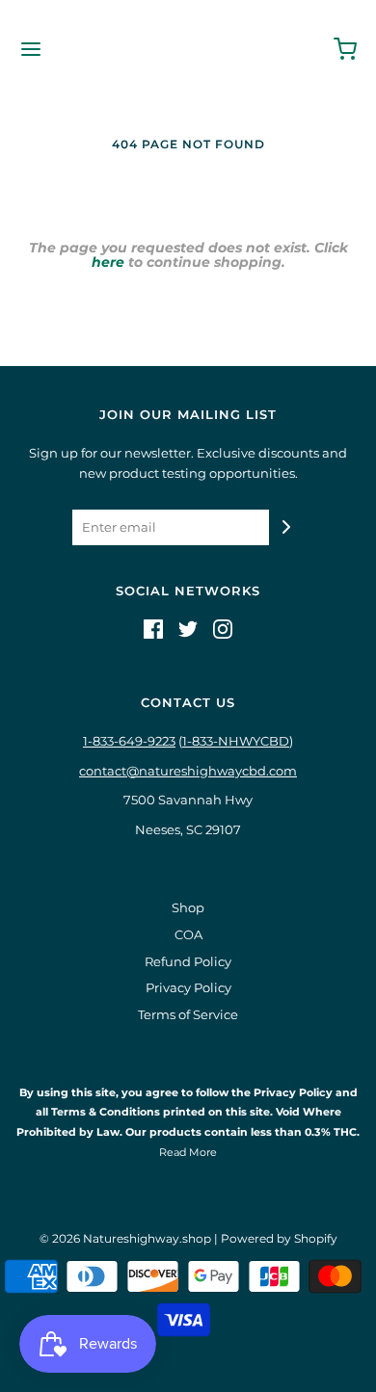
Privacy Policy (188, 987)
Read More (188, 1152)
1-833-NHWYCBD (235, 741)
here (108, 262)
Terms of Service (188, 1014)
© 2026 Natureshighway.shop (125, 1238)
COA (188, 934)
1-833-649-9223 (129, 741)
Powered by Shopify (279, 1238)
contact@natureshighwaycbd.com (188, 770)
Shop (188, 907)
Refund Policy (188, 961)
